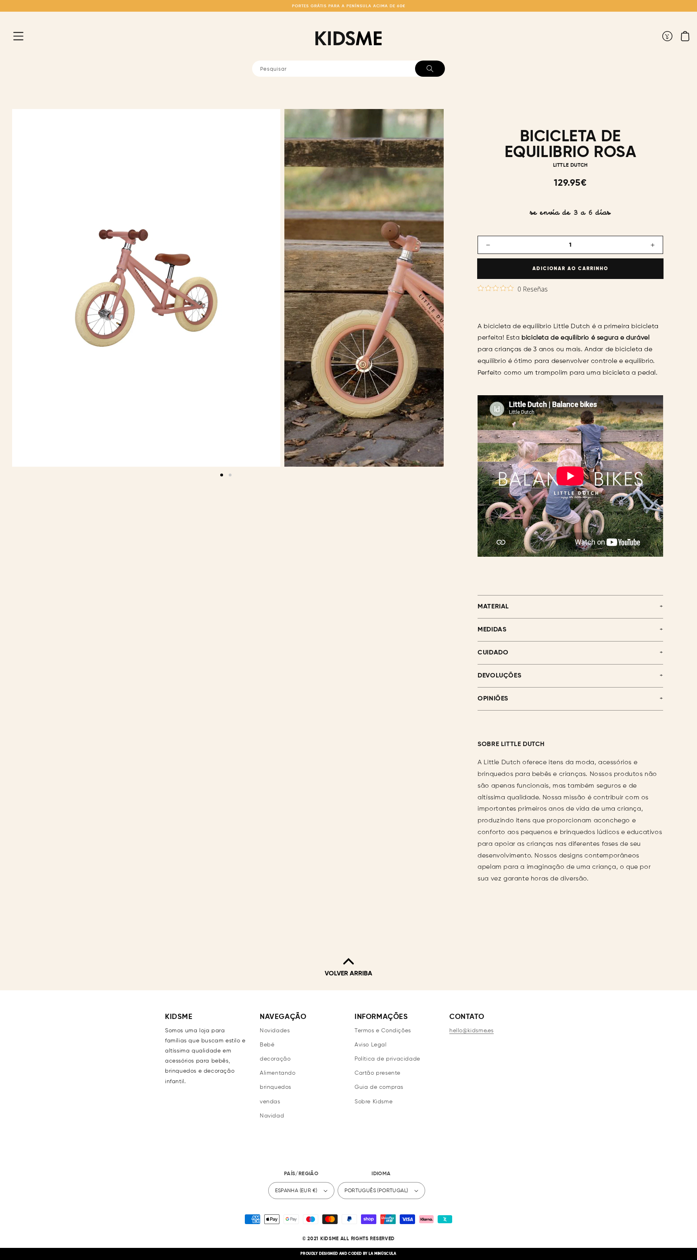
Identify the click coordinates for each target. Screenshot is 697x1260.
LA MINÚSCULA (382, 1254)
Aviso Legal (371, 1045)
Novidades (275, 1031)
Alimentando (278, 1073)
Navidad (272, 1116)
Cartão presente (378, 1073)
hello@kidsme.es (471, 1031)
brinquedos (275, 1087)
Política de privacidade (387, 1059)
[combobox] (348, 69)
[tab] (221, 475)
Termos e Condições (383, 1031)
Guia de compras (379, 1087)
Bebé (267, 1045)
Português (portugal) (376, 1190)
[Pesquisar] (430, 69)
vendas (270, 1102)
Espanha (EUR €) (296, 1190)
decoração (275, 1059)
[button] (12, 36)
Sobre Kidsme (373, 1102)
